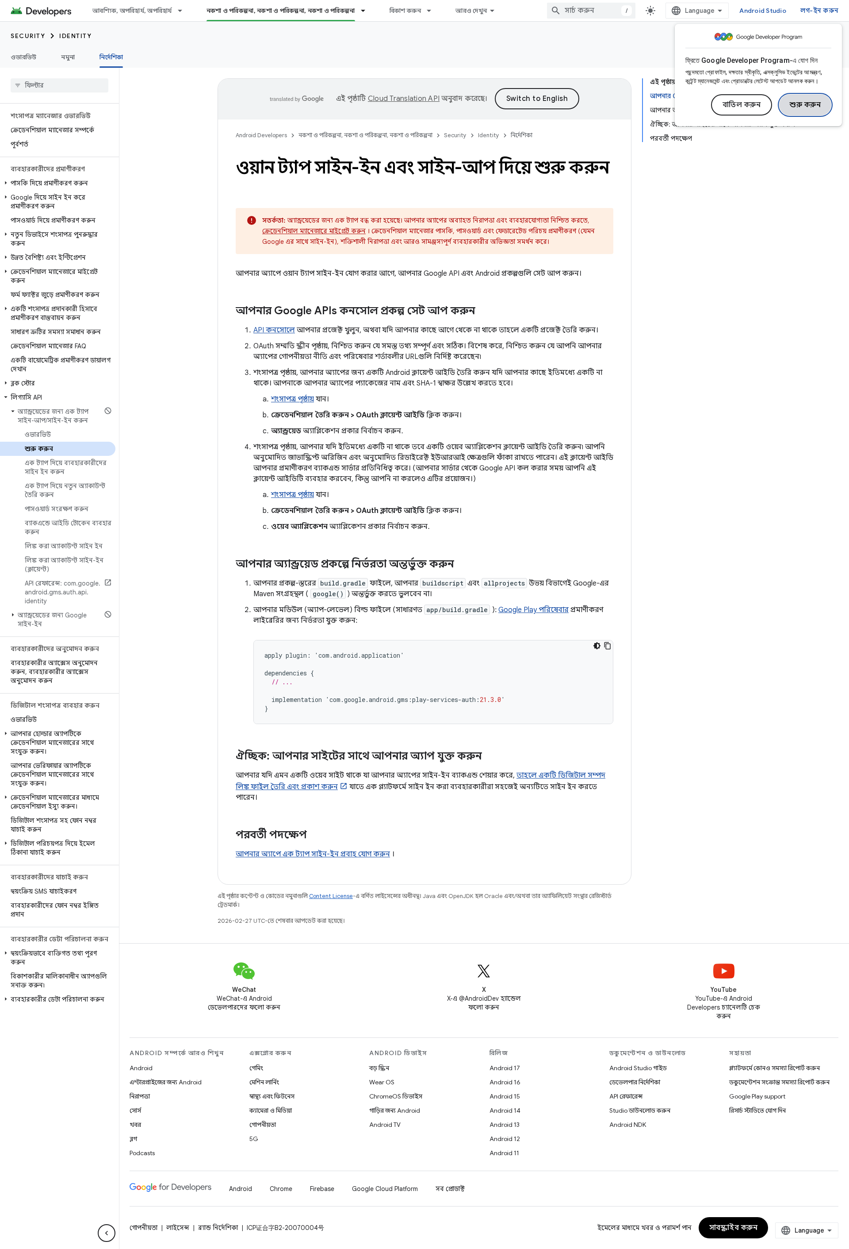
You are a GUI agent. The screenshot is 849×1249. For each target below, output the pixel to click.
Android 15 (505, 1096)
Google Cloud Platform (385, 1189)
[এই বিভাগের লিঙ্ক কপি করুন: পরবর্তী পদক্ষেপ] (316, 835)
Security (28, 36)
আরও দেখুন (471, 11)
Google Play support (757, 1096)
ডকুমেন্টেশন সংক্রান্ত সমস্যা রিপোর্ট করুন (779, 1082)
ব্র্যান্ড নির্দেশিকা (218, 1227)
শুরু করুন (805, 104)
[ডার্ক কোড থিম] (597, 645)
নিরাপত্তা (140, 1096)
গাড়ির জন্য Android (394, 1110)
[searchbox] (59, 85)
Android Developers (261, 135)
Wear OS (381, 1082)
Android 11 (504, 1153)
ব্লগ (133, 1139)
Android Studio (762, 11)
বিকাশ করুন (405, 11)
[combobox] (591, 11)
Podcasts (142, 1153)
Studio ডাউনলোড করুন (639, 1110)
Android (141, 1068)
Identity (75, 36)
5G (253, 1139)
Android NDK (627, 1125)
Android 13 (505, 1125)
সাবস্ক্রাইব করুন (733, 1227)
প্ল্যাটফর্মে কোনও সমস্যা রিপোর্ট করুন (774, 1068)
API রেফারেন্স (625, 1096)
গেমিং (256, 1068)
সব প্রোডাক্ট (450, 1189)
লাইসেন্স (177, 1227)
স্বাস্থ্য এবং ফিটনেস (271, 1096)
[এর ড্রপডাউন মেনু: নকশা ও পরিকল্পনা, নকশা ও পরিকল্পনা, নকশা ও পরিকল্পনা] (367, 10)
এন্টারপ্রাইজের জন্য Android (166, 1082)
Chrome (281, 1189)
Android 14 (505, 1110)
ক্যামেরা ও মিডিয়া (270, 1110)
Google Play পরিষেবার (533, 609)
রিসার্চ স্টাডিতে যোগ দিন (757, 1110)
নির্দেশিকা (111, 57)
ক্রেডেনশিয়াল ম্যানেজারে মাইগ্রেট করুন (314, 231)
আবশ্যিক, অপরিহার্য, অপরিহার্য (132, 11)
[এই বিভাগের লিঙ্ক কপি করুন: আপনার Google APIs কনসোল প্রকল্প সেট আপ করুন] (484, 311)
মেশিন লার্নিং (264, 1082)
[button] (57, 183)
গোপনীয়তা (262, 1125)
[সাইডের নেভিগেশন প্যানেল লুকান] (106, 1233)
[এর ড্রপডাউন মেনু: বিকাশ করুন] (433, 10)
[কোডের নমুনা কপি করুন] (607, 645)
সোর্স (135, 1110)
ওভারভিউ (23, 57)
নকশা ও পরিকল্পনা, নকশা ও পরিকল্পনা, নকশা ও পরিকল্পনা (281, 11)
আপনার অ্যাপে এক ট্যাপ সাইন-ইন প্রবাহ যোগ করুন (313, 854)
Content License (331, 896)
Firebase (322, 1189)
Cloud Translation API (404, 98)
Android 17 (505, 1068)
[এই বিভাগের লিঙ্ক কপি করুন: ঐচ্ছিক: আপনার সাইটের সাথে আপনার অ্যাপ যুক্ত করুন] (491, 757)
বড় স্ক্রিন (379, 1068)
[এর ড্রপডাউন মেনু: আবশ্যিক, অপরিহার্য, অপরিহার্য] (184, 10)
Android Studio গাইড (638, 1068)
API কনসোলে (274, 330)
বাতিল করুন (742, 104)
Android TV (385, 1125)
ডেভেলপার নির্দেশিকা (634, 1082)
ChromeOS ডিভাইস (395, 1096)
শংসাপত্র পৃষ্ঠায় (292, 399)
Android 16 (505, 1082)
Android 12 (505, 1139)
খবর (135, 1125)
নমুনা (68, 57)
